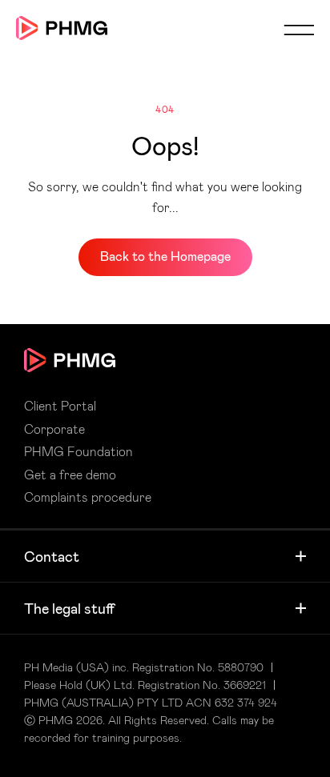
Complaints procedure (87, 497)
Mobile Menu (299, 29)
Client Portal (60, 406)
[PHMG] (61, 28)
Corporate (54, 429)
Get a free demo (70, 474)
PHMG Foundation (78, 451)
